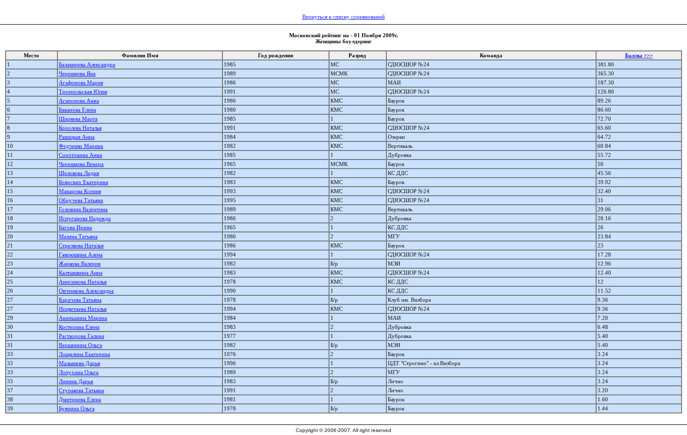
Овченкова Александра (86, 291)
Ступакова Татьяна (81, 390)
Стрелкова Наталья (81, 245)
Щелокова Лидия (79, 173)
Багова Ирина (75, 227)
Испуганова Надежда (85, 218)
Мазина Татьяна (78, 236)
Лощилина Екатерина (84, 354)
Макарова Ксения (80, 191)
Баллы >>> (639, 55)
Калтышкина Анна (81, 273)
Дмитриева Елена (80, 399)
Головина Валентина (83, 209)
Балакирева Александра (87, 64)
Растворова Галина (81, 336)
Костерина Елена (79, 327)
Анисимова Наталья (83, 282)
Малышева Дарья (79, 363)
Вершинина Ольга (80, 345)
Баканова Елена (77, 110)
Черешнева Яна (77, 73)
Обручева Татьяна (81, 200)
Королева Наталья (80, 128)
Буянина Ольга (77, 408)
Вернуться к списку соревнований (343, 17)
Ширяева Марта (78, 119)
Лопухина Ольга (79, 372)
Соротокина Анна (80, 155)
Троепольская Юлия (83, 92)
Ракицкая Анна (77, 137)
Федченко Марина (81, 146)
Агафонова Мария (81, 82)
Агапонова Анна (79, 101)
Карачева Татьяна (80, 300)
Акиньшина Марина (83, 318)
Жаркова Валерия (80, 263)
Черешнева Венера (81, 164)
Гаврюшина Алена (81, 254)
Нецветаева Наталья (83, 309)
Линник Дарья (76, 381)
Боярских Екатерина (83, 182)
